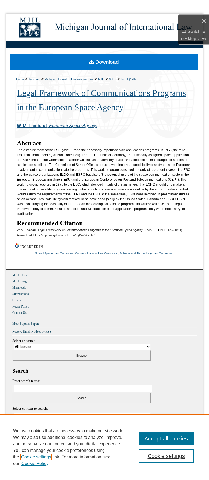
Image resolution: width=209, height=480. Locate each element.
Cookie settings (36, 457)
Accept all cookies (166, 439)
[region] (104, 447)
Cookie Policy (34, 463)
